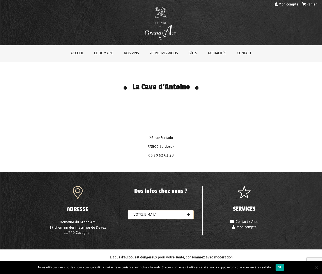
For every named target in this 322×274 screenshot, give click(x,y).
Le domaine (103, 53)
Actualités (217, 53)
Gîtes (192, 53)
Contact (244, 53)
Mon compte (288, 4)
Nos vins (131, 53)
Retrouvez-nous (163, 53)
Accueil (77, 53)
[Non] (316, 267)
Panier (312, 4)
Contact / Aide (246, 222)
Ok (280, 267)
